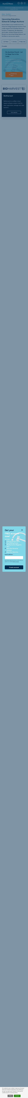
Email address (9, 554)
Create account (14, 567)
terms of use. (16, 561)
